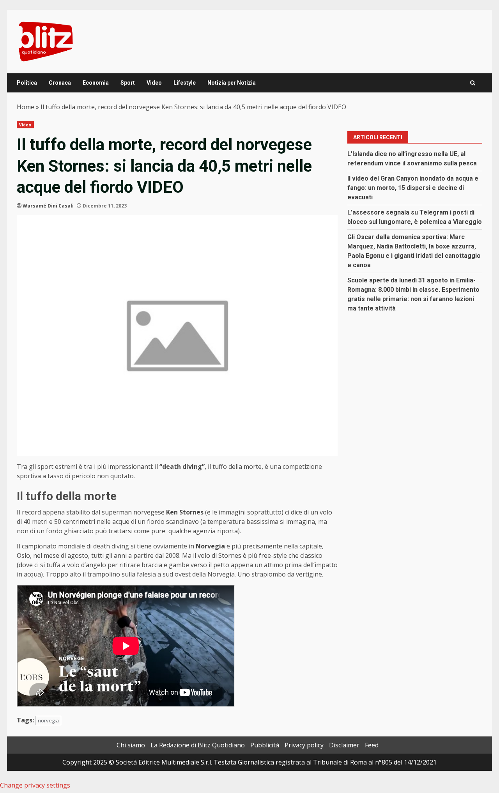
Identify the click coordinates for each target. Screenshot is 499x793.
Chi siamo (131, 745)
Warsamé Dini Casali (48, 205)
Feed (372, 745)
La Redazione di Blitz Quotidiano (197, 745)
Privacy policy (304, 745)
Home (25, 107)
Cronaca (60, 83)
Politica (27, 83)
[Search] (472, 82)
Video (154, 83)
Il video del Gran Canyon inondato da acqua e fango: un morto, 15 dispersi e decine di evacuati (412, 188)
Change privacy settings (35, 785)
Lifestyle (184, 83)
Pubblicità (264, 745)
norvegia (48, 720)
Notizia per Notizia (231, 83)
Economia (96, 83)
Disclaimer (344, 745)
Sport (127, 83)
